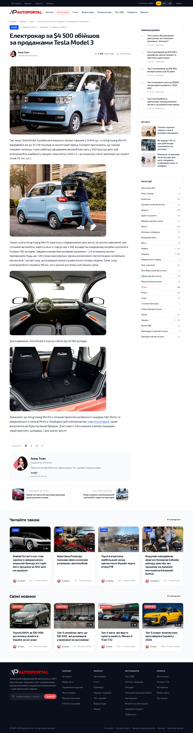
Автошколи (162, 687)
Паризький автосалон (160, 276)
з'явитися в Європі (98, 421)
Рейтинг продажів (71, 703)
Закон (160, 226)
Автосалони (163, 676)
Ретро (160, 292)
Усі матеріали (173, 519)
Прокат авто (163, 692)
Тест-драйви (100, 698)
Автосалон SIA (160, 188)
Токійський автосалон (160, 309)
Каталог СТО (163, 682)
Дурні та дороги (160, 215)
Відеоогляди (88, 12)
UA (158, 3)
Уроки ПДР (160, 325)
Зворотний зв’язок (175, 728)
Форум (97, 709)
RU (164, 3)
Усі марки (66, 676)
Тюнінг (160, 314)
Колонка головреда (160, 232)
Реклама (50, 3)
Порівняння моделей (72, 687)
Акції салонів (160, 193)
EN (170, 3)
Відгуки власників (71, 698)
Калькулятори (104, 12)
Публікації (99, 687)
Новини (160, 248)
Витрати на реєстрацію (136, 703)
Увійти (179, 3)
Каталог (28, 3)
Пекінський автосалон (160, 281)
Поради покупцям (102, 692)
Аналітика (160, 199)
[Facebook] (31, 445)
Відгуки (144, 12)
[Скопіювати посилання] (42, 445)
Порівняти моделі (134, 709)
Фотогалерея (68, 692)
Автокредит (131, 698)
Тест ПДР (119, 12)
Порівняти (132, 12)
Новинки (160, 254)
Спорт (160, 298)
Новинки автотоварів (160, 259)
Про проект (16, 3)
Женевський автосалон (160, 221)
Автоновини (63, 12)
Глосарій (129, 687)
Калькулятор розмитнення (138, 692)
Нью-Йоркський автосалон (160, 270)
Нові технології (160, 265)
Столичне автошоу (160, 303)
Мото (160, 243)
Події (14, 27)
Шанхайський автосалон (160, 336)
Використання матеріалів (144, 728)
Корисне (39, 3)
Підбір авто (67, 682)
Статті (76, 12)
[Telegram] (26, 445)
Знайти (50, 696)
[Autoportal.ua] (26, 12)
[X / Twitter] (36, 445)
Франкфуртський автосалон (160, 331)
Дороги (160, 210)
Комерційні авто (160, 237)
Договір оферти (123, 728)
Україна (160, 320)
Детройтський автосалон (160, 204)
